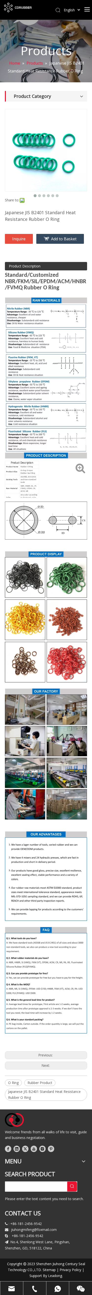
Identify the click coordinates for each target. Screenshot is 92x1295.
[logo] (14, 1120)
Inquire (19, 239)
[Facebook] (8, 1149)
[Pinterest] (51, 1149)
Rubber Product (39, 1082)
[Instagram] (42, 1149)
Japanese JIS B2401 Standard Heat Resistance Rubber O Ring (44, 1094)
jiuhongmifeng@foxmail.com (34, 1229)
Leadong (55, 1275)
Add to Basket (64, 239)
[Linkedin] (16, 1149)
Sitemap (49, 1269)
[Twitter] (25, 1149)
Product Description (24, 266)
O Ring (13, 1082)
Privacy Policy (70, 1269)
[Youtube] (34, 1149)
